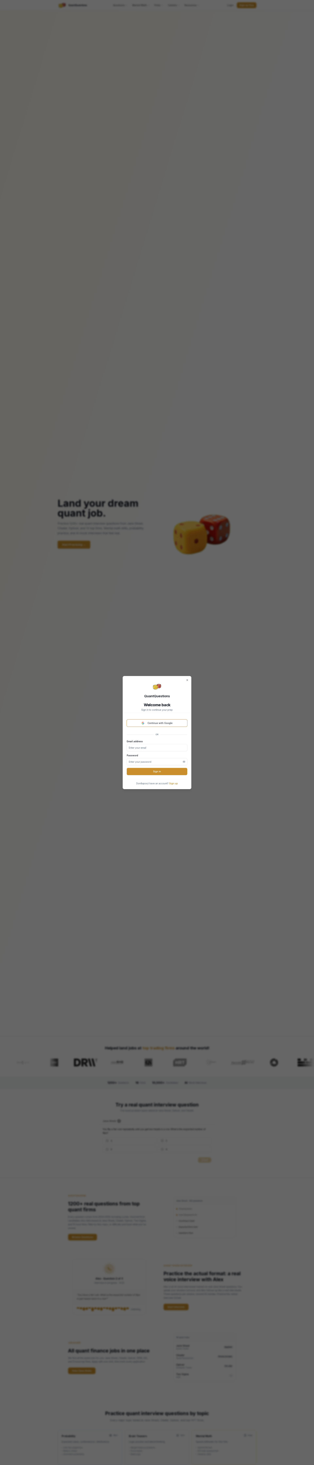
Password (132, 755)
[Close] (187, 680)
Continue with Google (160, 723)
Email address (135, 741)
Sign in (157, 771)
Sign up (173, 783)
